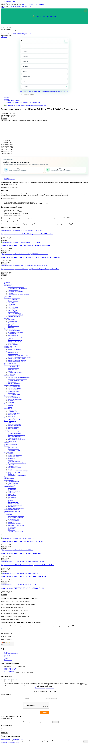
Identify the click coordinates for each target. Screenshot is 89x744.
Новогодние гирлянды (14, 424)
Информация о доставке (11, 653)
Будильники (11, 319)
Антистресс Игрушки (14, 330)
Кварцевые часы (12, 411)
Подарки (6, 442)
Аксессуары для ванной (15, 505)
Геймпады (11, 327)
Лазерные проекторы (14, 491)
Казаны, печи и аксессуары (12, 365)
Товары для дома (9, 486)
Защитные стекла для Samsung (17, 360)
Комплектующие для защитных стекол (19, 357)
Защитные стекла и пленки (12, 100)
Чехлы (9, 305)
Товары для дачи (9, 480)
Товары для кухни (13, 502)
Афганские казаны (13, 368)
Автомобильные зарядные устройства (19, 294)
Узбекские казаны (13, 366)
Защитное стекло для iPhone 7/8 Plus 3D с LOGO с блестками (22, 102)
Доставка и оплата (9, 179)
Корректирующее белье (15, 399)
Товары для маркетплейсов (12, 509)
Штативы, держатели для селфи (17, 380)
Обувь (6, 430)
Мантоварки (11, 374)
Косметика (11, 402)
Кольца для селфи (13, 301)
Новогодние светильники (15, 425)
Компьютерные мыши (14, 388)
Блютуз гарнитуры (13, 519)
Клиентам (25, 86)
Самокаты (11, 464)
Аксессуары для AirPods (15, 419)
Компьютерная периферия (12, 385)
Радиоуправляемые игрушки (16, 337)
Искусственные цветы (10, 363)
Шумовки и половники (15, 372)
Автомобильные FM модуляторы (17, 288)
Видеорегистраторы (14, 290)
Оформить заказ (5, 739)
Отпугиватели (12, 495)
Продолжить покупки (17, 739)
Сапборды (11, 474)
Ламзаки (10, 460)
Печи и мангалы (12, 369)
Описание (7, 178)
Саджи (10, 371)
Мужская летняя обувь (14, 432)
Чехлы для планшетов (14, 313)
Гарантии (7, 657)
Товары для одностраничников (13, 511)
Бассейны (10, 453)
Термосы (10, 500)
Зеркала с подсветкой (14, 383)
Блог (24, 81)
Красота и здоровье (10, 396)
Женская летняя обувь (14, 436)
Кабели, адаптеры (13, 389)
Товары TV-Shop (9, 478)
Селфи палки (11, 302)
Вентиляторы (12, 488)
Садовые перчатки (13, 481)
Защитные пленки (13, 354)
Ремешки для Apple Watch (15, 315)
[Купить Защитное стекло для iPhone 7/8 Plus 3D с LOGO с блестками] (25, 105)
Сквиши (10, 338)
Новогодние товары (10, 421)
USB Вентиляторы (13, 326)
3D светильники (12, 489)
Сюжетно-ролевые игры (15, 340)
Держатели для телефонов (15, 291)
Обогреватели (12, 506)
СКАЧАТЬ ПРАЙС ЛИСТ (8, 1)
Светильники (12, 497)
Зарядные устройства (14, 316)
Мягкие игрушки (13, 344)
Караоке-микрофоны (14, 520)
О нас (6, 652)
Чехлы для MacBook (14, 386)
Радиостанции (12, 527)
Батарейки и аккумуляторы (16, 516)
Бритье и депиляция (14, 397)
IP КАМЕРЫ (11, 528)
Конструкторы (12, 333)
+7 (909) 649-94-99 (25, 6)
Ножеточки (11, 494)
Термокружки (12, 499)
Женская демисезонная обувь (16, 439)
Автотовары (7, 285)
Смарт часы (11, 416)
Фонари (10, 469)
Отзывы (25, 71)
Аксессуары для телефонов (12, 298)
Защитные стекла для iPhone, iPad (18, 355)
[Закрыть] (85, 10)
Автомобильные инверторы (16, 287)
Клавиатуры (11, 393)
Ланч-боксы (11, 492)
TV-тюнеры (11, 530)
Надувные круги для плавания (17, 475)
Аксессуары (7, 296)
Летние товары (8, 403)
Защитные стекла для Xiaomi (16, 358)
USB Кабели (11, 304)
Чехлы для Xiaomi (13, 312)
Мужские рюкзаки (13, 449)
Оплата (25, 51)
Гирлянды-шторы (13, 428)
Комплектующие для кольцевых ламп (19, 377)
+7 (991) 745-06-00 (14, 6)
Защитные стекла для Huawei (16, 361)
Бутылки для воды (13, 456)
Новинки (7, 282)
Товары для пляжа (13, 466)
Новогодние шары (13, 427)
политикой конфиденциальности (10, 742)
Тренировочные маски (14, 467)
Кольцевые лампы (9, 375)
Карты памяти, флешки (14, 394)
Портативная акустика (14, 523)
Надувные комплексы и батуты (17, 463)
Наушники (11, 522)
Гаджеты (6, 318)
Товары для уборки (13, 503)
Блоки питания (12, 299)
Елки (9, 422)
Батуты (10, 407)
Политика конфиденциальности (44, 688)
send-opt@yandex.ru (27, 4)
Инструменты (8, 347)
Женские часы (12, 410)
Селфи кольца (12, 382)
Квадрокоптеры (12, 321)
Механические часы (14, 413)
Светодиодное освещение (15, 531)
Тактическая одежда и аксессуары (18, 470)
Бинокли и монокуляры (15, 455)
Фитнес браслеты (13, 322)
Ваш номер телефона (29, 722)
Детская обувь (12, 441)
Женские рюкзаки (13, 447)
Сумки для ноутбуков (14, 450)
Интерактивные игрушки (15, 332)
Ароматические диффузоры (16, 508)
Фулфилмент (26, 76)
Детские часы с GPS (10, 346)
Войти (3, 7)
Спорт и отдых (8, 452)
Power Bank (11, 324)
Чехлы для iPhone (13, 307)
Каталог (24, 41)
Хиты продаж (8, 284)
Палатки (10, 405)
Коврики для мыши (13, 391)
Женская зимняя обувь (14, 438)
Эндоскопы (11, 293)
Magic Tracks (11, 343)
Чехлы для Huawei (13, 308)
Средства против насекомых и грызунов (20, 484)
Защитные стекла (13, 352)
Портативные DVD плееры (16, 525)
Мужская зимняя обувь (14, 433)
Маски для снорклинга (14, 461)
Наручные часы (8, 408)
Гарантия (25, 61)
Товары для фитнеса (14, 472)
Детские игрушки (9, 329)
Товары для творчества (14, 341)
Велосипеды (11, 458)
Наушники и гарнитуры (11, 418)
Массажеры (11, 400)
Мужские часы (12, 414)
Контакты (25, 66)
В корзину (4, 118)
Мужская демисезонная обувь (16, 435)
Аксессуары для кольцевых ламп (17, 379)
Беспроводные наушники (15, 517)
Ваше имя (4, 722)
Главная (6, 97)
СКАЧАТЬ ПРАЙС (39, 4)
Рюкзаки (6, 446)
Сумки (6, 477)
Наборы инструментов (14, 349)
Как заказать (26, 46)
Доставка (25, 56)
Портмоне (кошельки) (10, 444)
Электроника (8, 514)
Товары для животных (10, 513)
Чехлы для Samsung (13, 310)
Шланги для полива (13, 483)
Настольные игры (13, 335)
